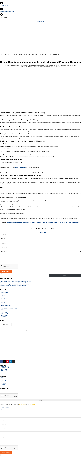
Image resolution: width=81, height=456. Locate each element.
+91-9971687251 (43, 232)
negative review (4, 306)
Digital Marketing (4, 298)
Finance (2, 299)
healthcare (3, 302)
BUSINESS (7, 54)
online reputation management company (9, 308)
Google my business (5, 301)
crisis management (5, 296)
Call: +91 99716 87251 (4, 5)
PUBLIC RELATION (43, 54)
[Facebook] (1, 361)
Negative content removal (6, 305)
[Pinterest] (7, 361)
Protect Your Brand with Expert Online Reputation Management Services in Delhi (15, 281)
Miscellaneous (4, 303)
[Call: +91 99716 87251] (1, 2)
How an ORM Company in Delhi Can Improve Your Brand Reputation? (13, 282)
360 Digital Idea (32, 404)
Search (1, 273)
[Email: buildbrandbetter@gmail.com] (1, 8)
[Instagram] (13, 361)
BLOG (50, 54)
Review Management (5, 315)
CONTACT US (56, 54)
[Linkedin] (10, 361)
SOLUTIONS (34, 54)
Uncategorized (4, 318)
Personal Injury (4, 312)
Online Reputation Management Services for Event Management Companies (14, 284)
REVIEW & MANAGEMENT (24, 54)
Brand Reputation (4, 292)
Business (3, 294)
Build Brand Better (22, 404)
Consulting (3, 295)
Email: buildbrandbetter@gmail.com (7, 11)
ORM (2, 309)
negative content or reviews (20, 167)
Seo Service (3, 316)
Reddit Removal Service (5, 313)
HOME (2, 54)
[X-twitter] (4, 361)
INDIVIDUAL (14, 54)
